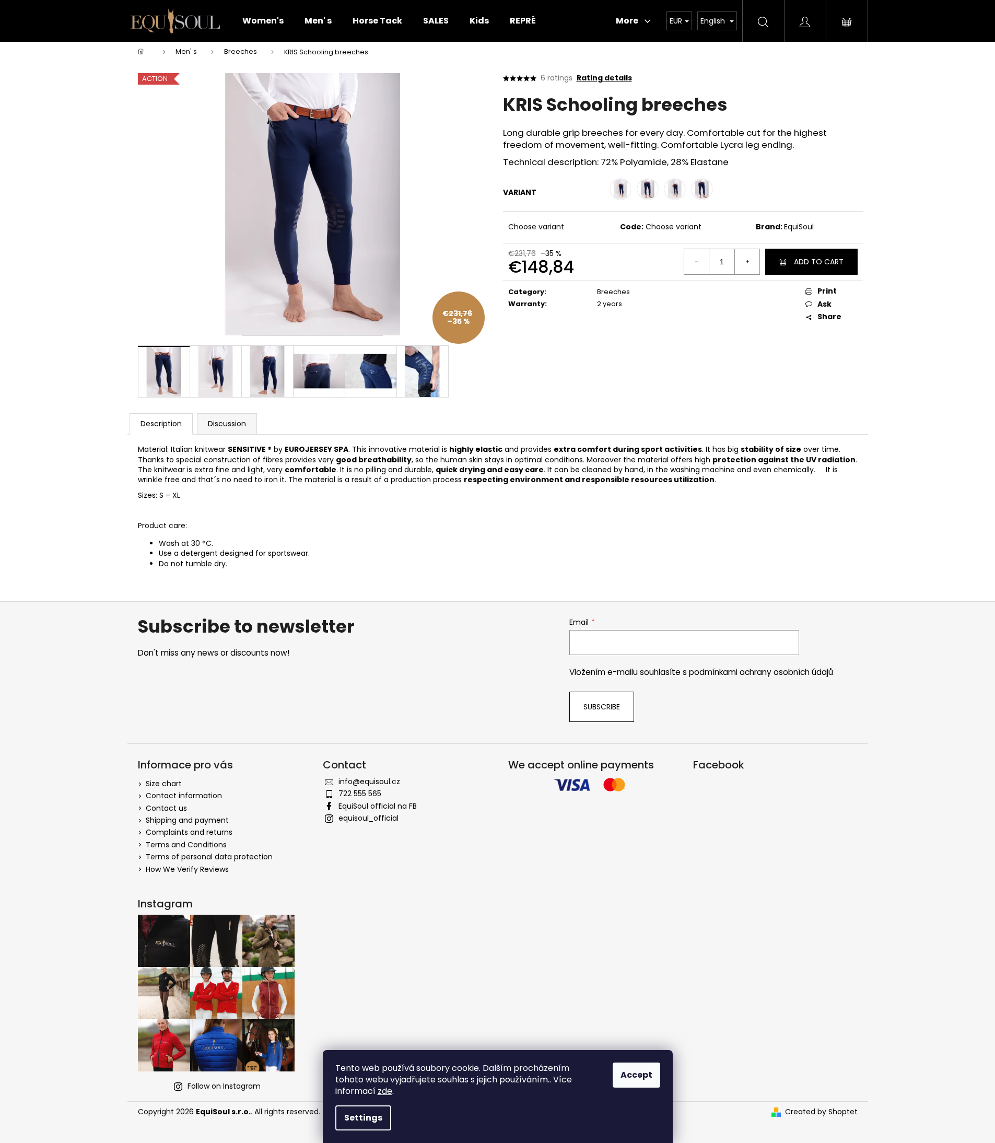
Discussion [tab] (227, 423)
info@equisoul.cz (369, 781)
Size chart (164, 783)
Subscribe (601, 707)
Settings (363, 1118)
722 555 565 (359, 793)
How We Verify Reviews (187, 869)
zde (385, 1091)
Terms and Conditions (186, 844)
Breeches (613, 292)
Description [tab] (161, 423)
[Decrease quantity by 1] (696, 261)
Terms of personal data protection (209, 857)
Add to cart (819, 261)
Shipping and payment (187, 820)
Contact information (184, 795)
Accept (636, 1075)
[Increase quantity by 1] (746, 261)
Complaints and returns (189, 832)
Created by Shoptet (821, 1112)
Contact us (166, 808)
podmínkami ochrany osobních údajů (761, 672)
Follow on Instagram (224, 1086)
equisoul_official (368, 818)
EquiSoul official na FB (377, 806)
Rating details (604, 78)
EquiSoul (799, 226)
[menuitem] (263, 21)
